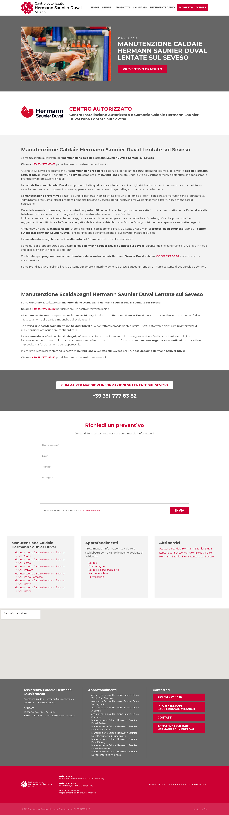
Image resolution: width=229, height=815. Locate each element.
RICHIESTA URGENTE (192, 7)
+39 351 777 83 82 (44, 164)
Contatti (165, 717)
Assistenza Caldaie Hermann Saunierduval (176, 727)
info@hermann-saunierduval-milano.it (177, 707)
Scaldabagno (96, 566)
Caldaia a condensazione (103, 569)
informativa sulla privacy (91, 510)
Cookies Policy (197, 784)
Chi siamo (140, 7)
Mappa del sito (157, 784)
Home (95, 7)
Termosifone (96, 576)
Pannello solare (98, 573)
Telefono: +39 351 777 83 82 (39, 712)
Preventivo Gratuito (142, 69)
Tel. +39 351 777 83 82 (68, 790)
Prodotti (122, 7)
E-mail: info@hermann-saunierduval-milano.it (49, 715)
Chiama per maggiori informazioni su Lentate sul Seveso (114, 385)
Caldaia (92, 562)
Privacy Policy (177, 784)
